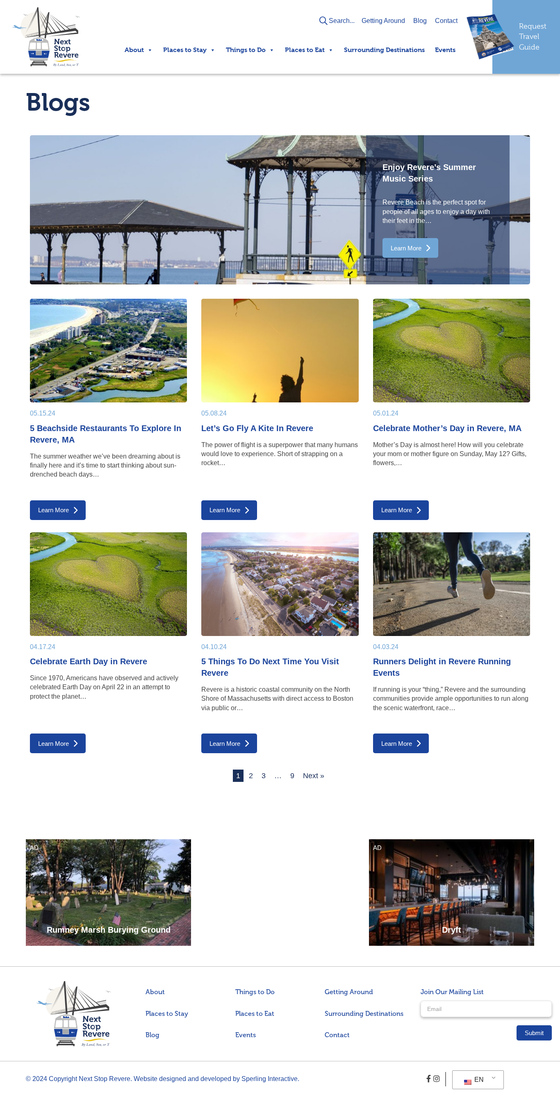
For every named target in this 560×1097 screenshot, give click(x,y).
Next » (313, 776)
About (134, 50)
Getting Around (383, 20)
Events (445, 50)
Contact (446, 20)
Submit (534, 1032)
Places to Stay (185, 50)
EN (478, 1079)
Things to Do (246, 50)
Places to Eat (305, 50)
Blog (420, 20)
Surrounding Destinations (384, 50)
